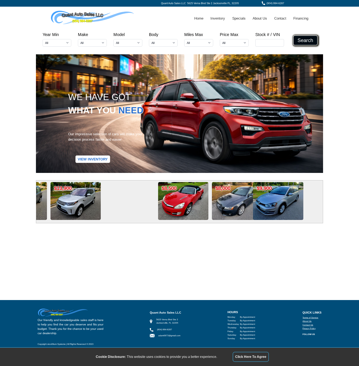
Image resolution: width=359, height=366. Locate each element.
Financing (300, 18)
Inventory (217, 18)
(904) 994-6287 (275, 3)
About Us (260, 18)
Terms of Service (310, 317)
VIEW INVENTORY (93, 159)
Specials (239, 18)
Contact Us (307, 325)
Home (198, 18)
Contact (280, 18)
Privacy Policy (309, 328)
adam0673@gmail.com (169, 335)
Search (305, 40)
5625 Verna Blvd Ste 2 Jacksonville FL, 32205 (213, 3)
